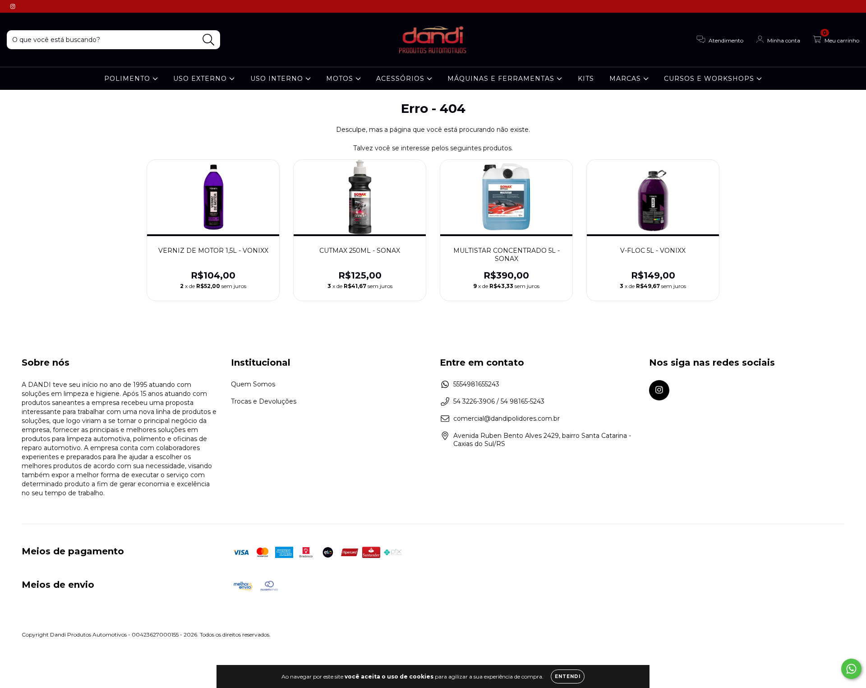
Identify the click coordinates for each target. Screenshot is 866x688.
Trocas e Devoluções (263, 401)
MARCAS (626, 78)
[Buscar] (208, 40)
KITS (586, 78)
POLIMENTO (128, 78)
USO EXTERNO (201, 78)
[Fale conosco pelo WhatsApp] (851, 669)
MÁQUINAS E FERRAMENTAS (502, 78)
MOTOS (340, 78)
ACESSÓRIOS (401, 78)
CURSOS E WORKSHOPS (710, 78)
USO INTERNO (277, 78)
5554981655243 (476, 384)
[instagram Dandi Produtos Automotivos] (12, 6)
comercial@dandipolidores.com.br (506, 418)
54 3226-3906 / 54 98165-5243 (498, 401)
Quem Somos (253, 384)
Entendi (567, 676)
